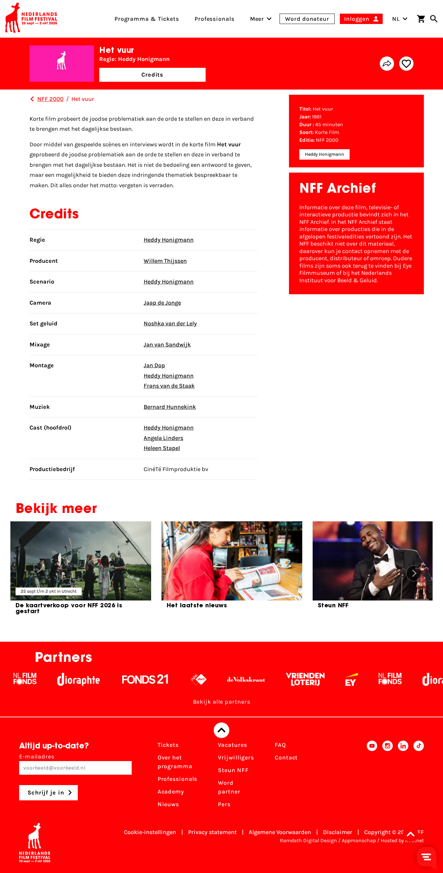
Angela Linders (163, 438)
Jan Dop (154, 365)
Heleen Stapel (162, 448)
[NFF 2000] (32, 99)
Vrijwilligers (236, 757)
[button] (412, 834)
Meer (257, 19)
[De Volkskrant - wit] (230, 679)
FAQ (280, 744)
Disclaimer (337, 832)
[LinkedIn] (403, 777)
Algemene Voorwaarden (280, 832)
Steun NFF (233, 770)
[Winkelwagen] (421, 19)
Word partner (229, 787)
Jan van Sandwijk (167, 344)
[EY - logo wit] (335, 679)
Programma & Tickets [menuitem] (146, 19)
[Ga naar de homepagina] (31, 19)
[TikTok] (418, 777)
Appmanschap (359, 840)
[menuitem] (257, 19)
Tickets (168, 744)
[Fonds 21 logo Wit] (129, 679)
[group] (80, 570)
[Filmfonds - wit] (374, 679)
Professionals (178, 778)
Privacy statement (212, 832)
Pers (224, 804)
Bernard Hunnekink (170, 406)
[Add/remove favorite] (406, 63)
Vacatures (232, 744)
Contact (286, 757)
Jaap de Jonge (162, 302)
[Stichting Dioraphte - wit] (63, 679)
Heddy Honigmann (169, 239)
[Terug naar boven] (221, 730)
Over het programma (175, 762)
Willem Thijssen (165, 260)
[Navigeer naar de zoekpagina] (434, 19)
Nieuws (168, 804)
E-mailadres (36, 756)
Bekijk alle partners (221, 701)
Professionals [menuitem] (214, 19)
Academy (171, 791)
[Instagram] (387, 777)
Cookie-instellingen (150, 832)
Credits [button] (152, 74)
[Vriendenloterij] (289, 679)
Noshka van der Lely (170, 323)
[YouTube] (372, 777)
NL (396, 18)
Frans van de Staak (169, 385)
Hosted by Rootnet (402, 840)
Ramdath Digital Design (308, 840)
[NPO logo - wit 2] (183, 679)
